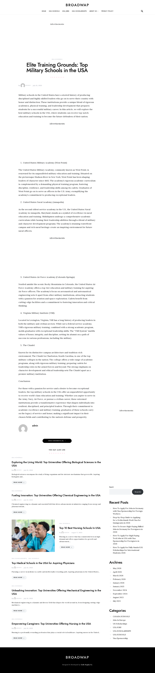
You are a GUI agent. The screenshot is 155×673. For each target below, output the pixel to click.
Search (111, 487)
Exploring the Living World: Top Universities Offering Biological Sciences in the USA (56, 463)
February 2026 (119, 579)
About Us (93, 11)
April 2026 (117, 572)
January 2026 (118, 583)
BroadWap (77, 4)
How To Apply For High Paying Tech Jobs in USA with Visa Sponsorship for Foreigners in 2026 (126, 539)
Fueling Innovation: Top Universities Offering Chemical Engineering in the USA (56, 495)
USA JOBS (65, 11)
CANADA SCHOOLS (121, 616)
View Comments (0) (56, 441)
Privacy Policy (107, 11)
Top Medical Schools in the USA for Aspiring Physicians (43, 563)
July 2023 (117, 601)
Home (44, 11)
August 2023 (118, 597)
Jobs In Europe (119, 620)
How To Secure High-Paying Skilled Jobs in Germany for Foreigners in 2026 (128, 529)
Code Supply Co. (87, 665)
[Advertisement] (57, 41)
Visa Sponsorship (120, 638)
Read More (18, 482)
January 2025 (118, 586)
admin (28, 85)
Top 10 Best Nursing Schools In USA (80, 528)
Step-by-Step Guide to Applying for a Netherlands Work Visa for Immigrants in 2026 (127, 520)
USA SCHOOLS (54, 11)
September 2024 (120, 594)
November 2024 (120, 590)
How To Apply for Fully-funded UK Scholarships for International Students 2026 (128, 550)
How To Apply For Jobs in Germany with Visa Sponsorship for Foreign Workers (128, 511)
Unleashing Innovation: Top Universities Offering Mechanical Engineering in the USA (56, 592)
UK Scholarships (120, 624)
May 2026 (117, 568)
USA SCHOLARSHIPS (79, 11)
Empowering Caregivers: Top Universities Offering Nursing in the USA (51, 624)
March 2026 (118, 575)
